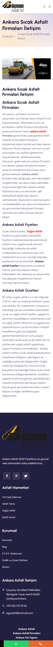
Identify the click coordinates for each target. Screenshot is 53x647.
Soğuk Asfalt (34, 231)
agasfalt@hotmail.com (19, 613)
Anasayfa (7, 36)
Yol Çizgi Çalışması (11, 497)
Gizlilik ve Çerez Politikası (15, 560)
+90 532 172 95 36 (16, 605)
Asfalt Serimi (8, 517)
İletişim (5, 567)
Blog (4, 546)
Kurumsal (7, 540)
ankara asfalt (38, 131)
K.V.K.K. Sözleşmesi (12, 553)
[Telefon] (40, 643)
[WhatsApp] (16, 643)
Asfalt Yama (8, 503)
